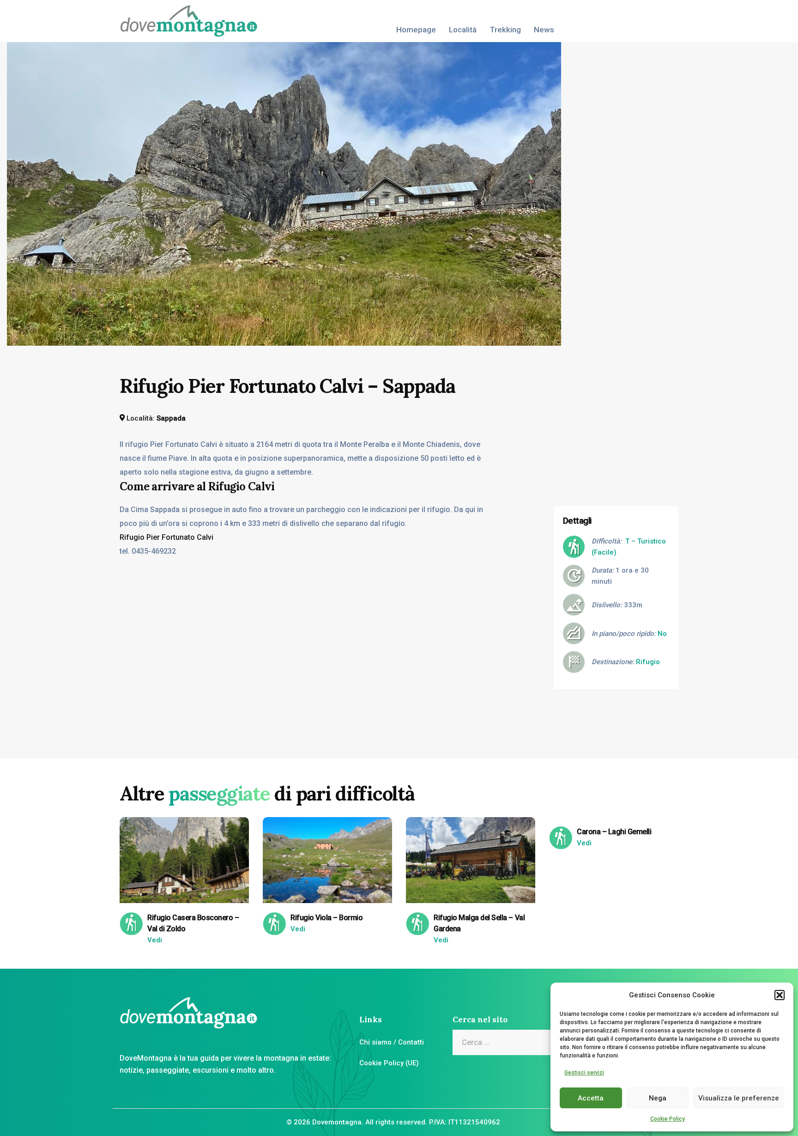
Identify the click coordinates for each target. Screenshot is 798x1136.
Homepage (416, 29)
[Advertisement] (623, 431)
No (662, 633)
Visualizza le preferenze (738, 1098)
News (544, 29)
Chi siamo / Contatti (391, 1042)
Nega (657, 1098)
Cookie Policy (667, 1119)
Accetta (591, 1098)
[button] (779, 995)
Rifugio (648, 662)
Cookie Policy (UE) (389, 1063)
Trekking (505, 29)
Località (463, 29)
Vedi (154, 940)
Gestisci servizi (584, 1072)
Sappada (171, 418)
